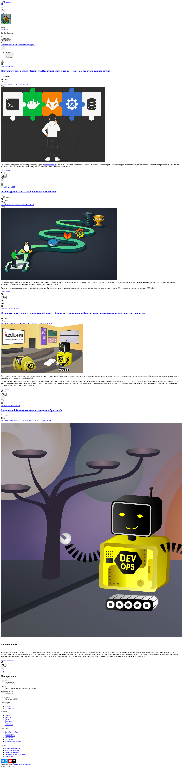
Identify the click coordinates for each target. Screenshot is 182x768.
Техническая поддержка (22, 764)
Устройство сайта (11, 732)
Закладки (9, 52)
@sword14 (4, 29)
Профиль (4, 45)
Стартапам (9, 756)
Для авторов (9, 734)
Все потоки (8, 2)
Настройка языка (7, 764)
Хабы (7, 719)
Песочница (9, 725)
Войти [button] (3, 13)
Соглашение (9, 739)
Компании (9, 721)
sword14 (4, 66)
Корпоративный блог (12, 748)
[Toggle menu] (2, 2)
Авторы (8, 723)
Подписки (9, 57)
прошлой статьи (50, 165)
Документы (9, 738)
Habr (12, 766)
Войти (7, 706)
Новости (21, 45)
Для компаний (10, 736)
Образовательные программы (15, 754)
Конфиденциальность (13, 741)
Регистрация (9, 708)
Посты (15, 45)
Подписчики (9, 55)
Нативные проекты (12, 752)
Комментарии (29, 45)
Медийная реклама (12, 750)
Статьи (10, 45)
